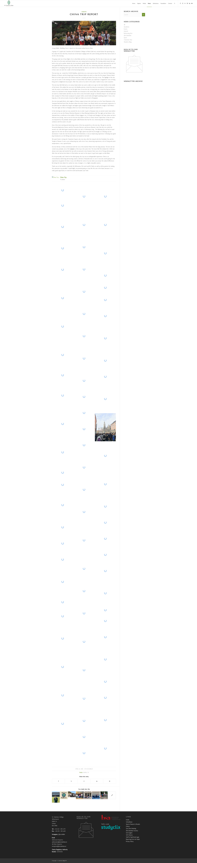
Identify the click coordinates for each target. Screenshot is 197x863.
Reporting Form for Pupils (133, 839)
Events (84, 11)
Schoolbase (129, 822)
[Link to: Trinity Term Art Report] (88, 795)
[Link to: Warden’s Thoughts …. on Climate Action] (64, 795)
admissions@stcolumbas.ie (59, 842)
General (126, 31)
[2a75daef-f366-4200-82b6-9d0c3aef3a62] (105, 300)
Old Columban (127, 35)
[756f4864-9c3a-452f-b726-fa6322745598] (105, 196)
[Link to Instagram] (183, 3)
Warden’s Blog (128, 42)
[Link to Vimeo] (187, 3)
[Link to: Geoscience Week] (72, 794)
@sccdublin (61, 834)
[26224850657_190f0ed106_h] (84, 33)
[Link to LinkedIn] (189, 3)
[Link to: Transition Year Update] (104, 795)
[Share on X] (71, 781)
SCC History (129, 835)
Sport (125, 37)
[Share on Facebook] (58, 781)
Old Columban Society (132, 830)
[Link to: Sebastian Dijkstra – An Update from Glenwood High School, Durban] (56, 797)
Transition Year (128, 40)
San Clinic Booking (131, 828)
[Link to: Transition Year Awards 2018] (112, 795)
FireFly (127, 820)
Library (128, 826)
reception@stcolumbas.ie (59, 846)
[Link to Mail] (192, 3)
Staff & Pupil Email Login (132, 837)
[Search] (174, 3)
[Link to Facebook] (180, 3)
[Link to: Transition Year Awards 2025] (80, 795)
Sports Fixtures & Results (133, 824)
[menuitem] (133, 3)
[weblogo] (9, 3)
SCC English (129, 833)
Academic (126, 27)
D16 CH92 (54, 825)
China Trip (63, 177)
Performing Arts (128, 33)
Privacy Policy (130, 841)
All (124, 24)
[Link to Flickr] (185, 3)
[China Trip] (55, 177)
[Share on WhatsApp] (84, 781)
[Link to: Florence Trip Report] (96, 795)
